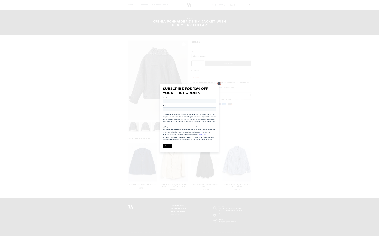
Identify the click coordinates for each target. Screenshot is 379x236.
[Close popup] (219, 83)
